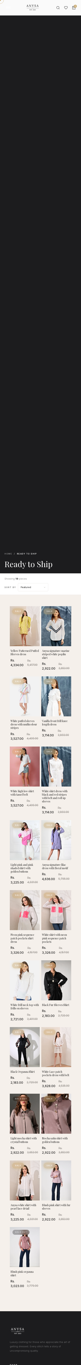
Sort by (10, 587)
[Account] (66, 8)
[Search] (58, 8)
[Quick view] (35, 612)
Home (8, 553)
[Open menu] (8, 8)
